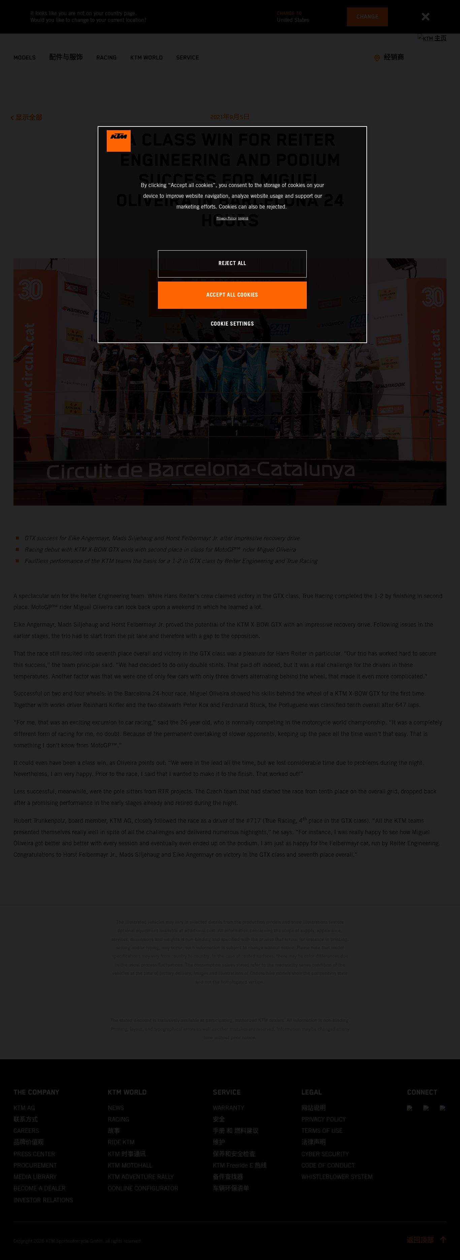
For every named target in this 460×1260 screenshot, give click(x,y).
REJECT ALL (232, 263)
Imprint (243, 218)
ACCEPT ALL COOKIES (232, 295)
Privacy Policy (226, 218)
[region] (232, 234)
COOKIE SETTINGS (232, 324)
